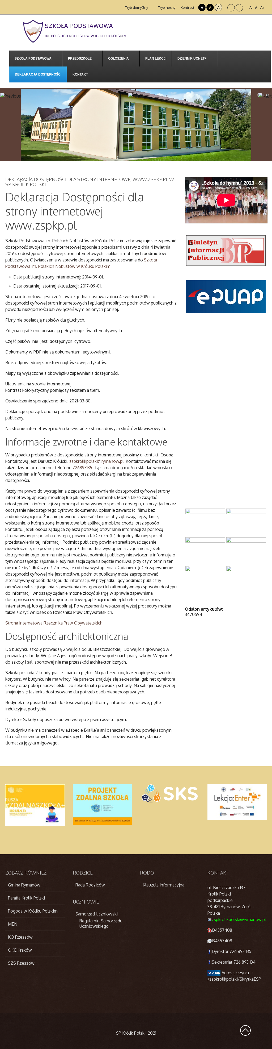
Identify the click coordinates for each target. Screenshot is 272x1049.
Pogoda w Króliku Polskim (33, 911)
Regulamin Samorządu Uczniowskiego (100, 923)
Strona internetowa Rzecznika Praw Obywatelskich (54, 623)
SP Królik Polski (131, 1033)
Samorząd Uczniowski (96, 914)
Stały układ (231, 7)
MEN (12, 924)
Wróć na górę (245, 1030)
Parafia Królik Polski (26, 898)
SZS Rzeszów (21, 963)
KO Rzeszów (20, 937)
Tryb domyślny (136, 7)
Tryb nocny (166, 7)
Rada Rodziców (90, 885)
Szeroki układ (239, 7)
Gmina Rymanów (24, 885)
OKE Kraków (20, 950)
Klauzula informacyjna (163, 885)
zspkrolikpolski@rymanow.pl (239, 919)
